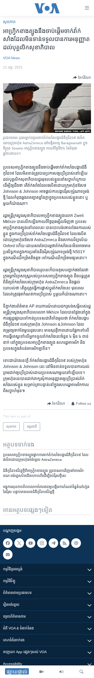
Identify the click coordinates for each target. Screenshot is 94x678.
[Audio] (61, 671)
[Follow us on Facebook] (8, 543)
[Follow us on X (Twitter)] (19, 543)
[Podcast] (76, 543)
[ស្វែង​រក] (81, 671)
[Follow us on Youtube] (30, 543)
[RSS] (64, 543)
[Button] (82, 77)
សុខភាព (9, 22)
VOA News (11, 58)
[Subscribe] (8, 554)
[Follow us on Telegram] (53, 543)
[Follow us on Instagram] (42, 543)
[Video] (41, 671)
